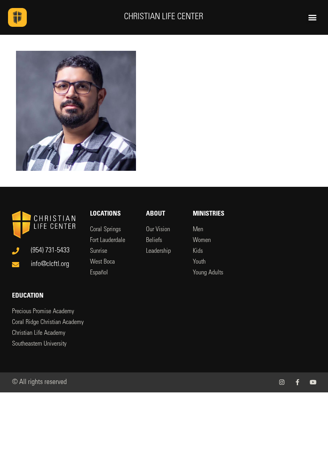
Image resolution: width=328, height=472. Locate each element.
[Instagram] (282, 382)
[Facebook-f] (297, 382)
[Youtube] (313, 382)
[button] (312, 17)
